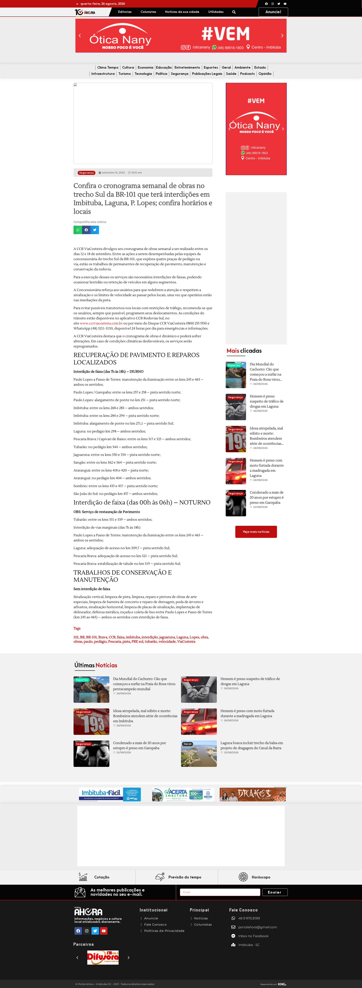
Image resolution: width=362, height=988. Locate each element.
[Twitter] (278, 3)
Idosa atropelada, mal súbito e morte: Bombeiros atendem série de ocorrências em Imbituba (266, 438)
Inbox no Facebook (253, 936)
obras (78, 641)
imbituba (133, 637)
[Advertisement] (256, 268)
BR (82, 637)
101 (76, 637)
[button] (234, 12)
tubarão (151, 641)
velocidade (167, 641)
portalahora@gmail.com (257, 927)
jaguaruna (167, 637)
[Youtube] (285, 3)
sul (141, 641)
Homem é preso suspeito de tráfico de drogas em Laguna (267, 401)
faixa (120, 637)
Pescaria (114, 641)
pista (126, 641)
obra (204, 637)
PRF (134, 641)
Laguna (182, 637)
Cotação (101, 877)
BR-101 (91, 637)
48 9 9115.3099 (249, 918)
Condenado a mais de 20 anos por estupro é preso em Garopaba (267, 497)
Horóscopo (261, 877)
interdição (150, 637)
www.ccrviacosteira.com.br (101, 323)
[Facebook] (266, 3)
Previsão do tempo (185, 877)
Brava (102, 637)
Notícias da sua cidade (182, 12)
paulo (88, 641)
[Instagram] (272, 3)
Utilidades (216, 12)
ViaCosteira (186, 641)
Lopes (194, 637)
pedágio (100, 641)
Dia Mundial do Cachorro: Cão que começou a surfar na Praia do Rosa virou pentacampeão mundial (144, 684)
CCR (112, 637)
